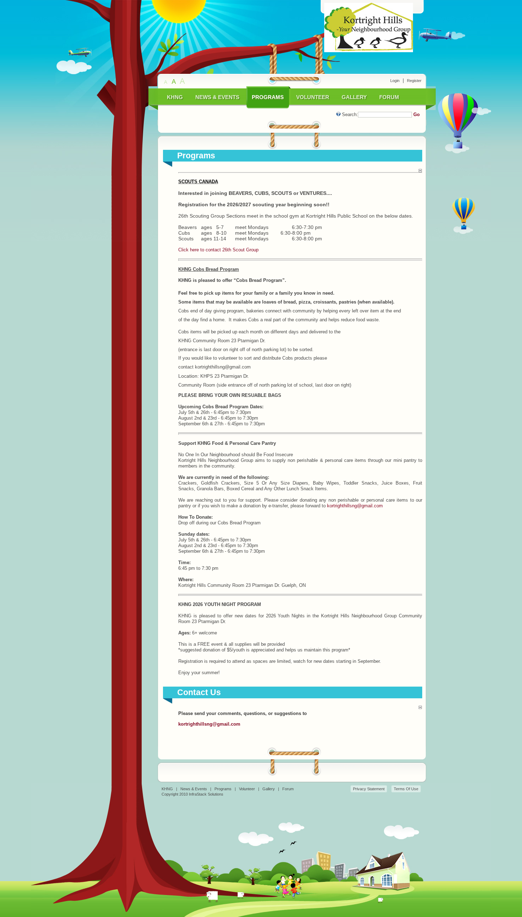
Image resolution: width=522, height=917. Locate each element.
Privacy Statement (369, 789)
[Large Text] (182, 81)
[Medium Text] (174, 81)
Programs (223, 789)
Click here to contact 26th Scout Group (218, 249)
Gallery (268, 789)
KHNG (167, 789)
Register (414, 80)
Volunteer (247, 789)
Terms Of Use (406, 789)
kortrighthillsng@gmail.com (355, 505)
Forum (288, 789)
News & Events (193, 789)
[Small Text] (166, 81)
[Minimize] (420, 170)
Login (394, 80)
